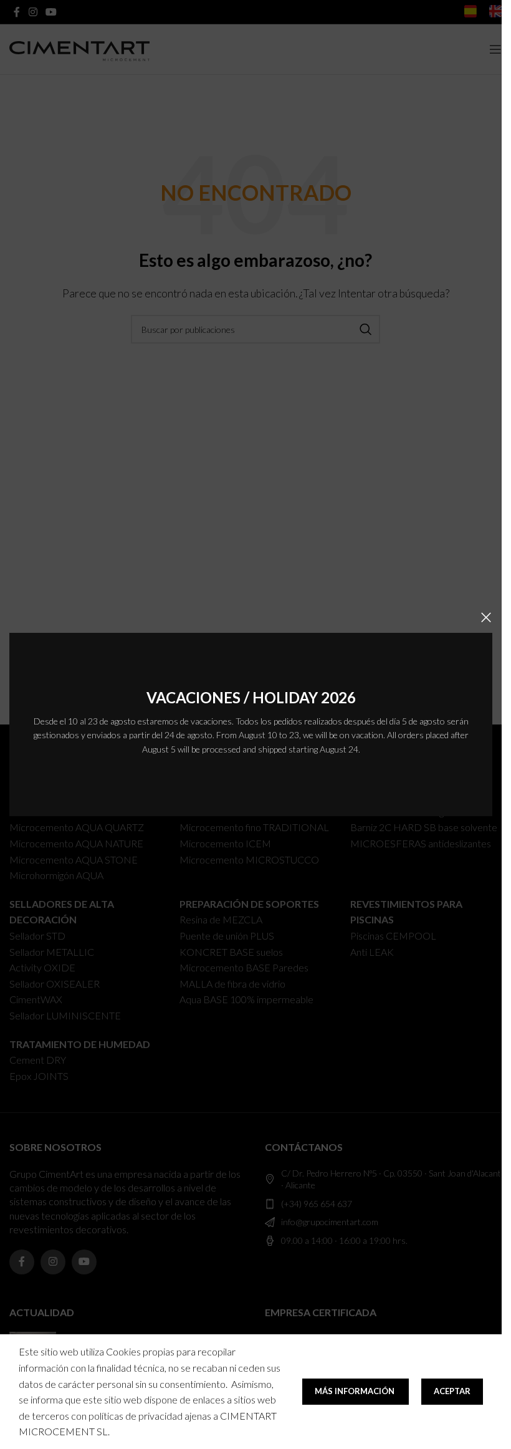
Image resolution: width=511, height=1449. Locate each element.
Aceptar (452, 1391)
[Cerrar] (486, 617)
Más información (355, 1391)
